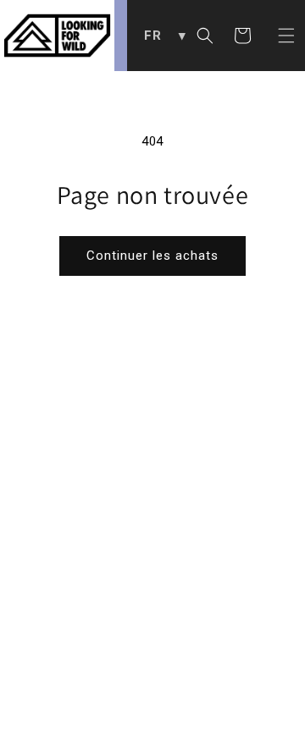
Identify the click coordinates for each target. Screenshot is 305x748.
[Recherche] (205, 35)
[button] (286, 35)
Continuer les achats (152, 255)
